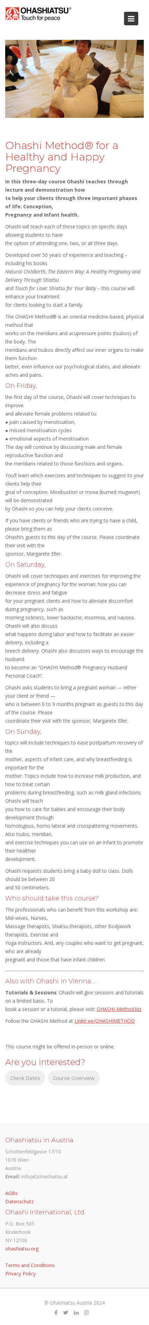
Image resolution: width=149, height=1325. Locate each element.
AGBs (11, 1193)
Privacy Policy (20, 1273)
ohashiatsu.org (21, 1248)
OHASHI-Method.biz (119, 1009)
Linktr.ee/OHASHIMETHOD (104, 1021)
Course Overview (74, 1077)
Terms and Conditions (30, 1265)
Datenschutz (19, 1201)
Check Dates (25, 1077)
